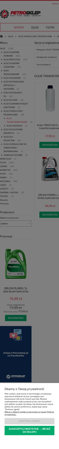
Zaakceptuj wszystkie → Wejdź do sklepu (29, 430)
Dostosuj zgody (29, 421)
